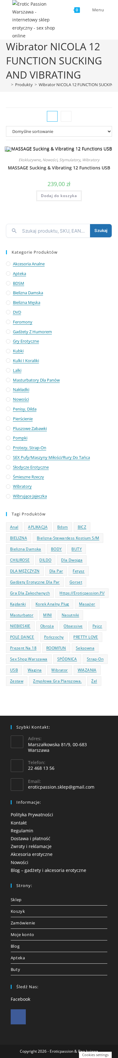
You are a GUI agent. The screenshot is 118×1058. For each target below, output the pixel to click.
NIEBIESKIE (20, 626)
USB (14, 670)
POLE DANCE (22, 637)
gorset (76, 582)
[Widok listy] (66, 116)
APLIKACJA (38, 527)
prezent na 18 (23, 648)
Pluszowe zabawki (30, 428)
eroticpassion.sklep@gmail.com (61, 787)
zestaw (16, 681)
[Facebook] (18, 1016)
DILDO (45, 560)
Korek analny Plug (52, 604)
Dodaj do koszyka (59, 195)
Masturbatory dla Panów (36, 380)
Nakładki (21, 389)
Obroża (47, 626)
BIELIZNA (18, 538)
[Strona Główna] (7, 84)
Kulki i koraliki (26, 360)
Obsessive (73, 626)
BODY (56, 549)
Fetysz (78, 571)
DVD (17, 312)
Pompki (20, 438)
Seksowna (85, 648)
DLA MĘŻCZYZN (25, 571)
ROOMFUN (56, 648)
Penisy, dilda (25, 409)
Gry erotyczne (26, 341)
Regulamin (22, 831)
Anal (14, 527)
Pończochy (54, 637)
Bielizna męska (26, 302)
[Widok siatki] (52, 116)
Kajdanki (18, 604)
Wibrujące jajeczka (30, 496)
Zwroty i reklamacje (31, 846)
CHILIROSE (20, 560)
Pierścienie (23, 419)
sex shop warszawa (29, 659)
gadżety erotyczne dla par (35, 582)
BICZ (82, 527)
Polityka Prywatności (32, 815)
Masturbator (21, 615)
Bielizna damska (28, 292)
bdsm (62, 527)
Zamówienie (23, 923)
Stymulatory (69, 160)
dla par (56, 571)
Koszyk (18, 911)
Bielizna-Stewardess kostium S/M (68, 538)
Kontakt (19, 823)
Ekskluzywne (30, 160)
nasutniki (70, 615)
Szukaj (100, 230)
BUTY (76, 549)
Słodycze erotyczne (31, 467)
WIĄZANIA (87, 670)
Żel (94, 681)
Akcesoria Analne (29, 264)
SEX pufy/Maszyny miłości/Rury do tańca (51, 457)
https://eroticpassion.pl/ (81, 593)
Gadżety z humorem (32, 331)
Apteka (19, 273)
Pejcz (97, 626)
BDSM (18, 283)
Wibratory (90, 160)
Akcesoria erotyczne (32, 854)
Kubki (18, 351)
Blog (15, 946)
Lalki (17, 370)
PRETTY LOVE (85, 637)
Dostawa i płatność (30, 838)
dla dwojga (71, 560)
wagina (35, 670)
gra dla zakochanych (30, 593)
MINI (47, 615)
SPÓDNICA (67, 659)
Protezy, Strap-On (29, 447)
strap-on (95, 659)
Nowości (49, 160)
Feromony (22, 322)
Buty (15, 969)
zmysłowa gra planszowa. (57, 681)
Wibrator (59, 670)
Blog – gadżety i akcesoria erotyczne (48, 870)
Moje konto (22, 934)
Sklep (16, 899)
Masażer (87, 604)
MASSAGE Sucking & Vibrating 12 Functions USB (59, 168)
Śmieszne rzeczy (28, 477)
